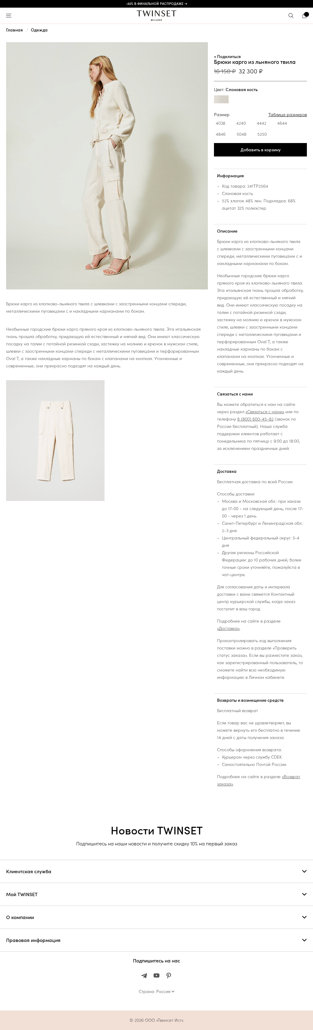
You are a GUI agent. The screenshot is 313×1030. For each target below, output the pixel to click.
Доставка (227, 471)
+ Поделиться (227, 56)
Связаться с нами (235, 394)
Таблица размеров (287, 114)
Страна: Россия (154, 991)
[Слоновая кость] (221, 100)
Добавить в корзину (261, 150)
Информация (230, 175)
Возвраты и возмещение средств (250, 700)
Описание (227, 231)
